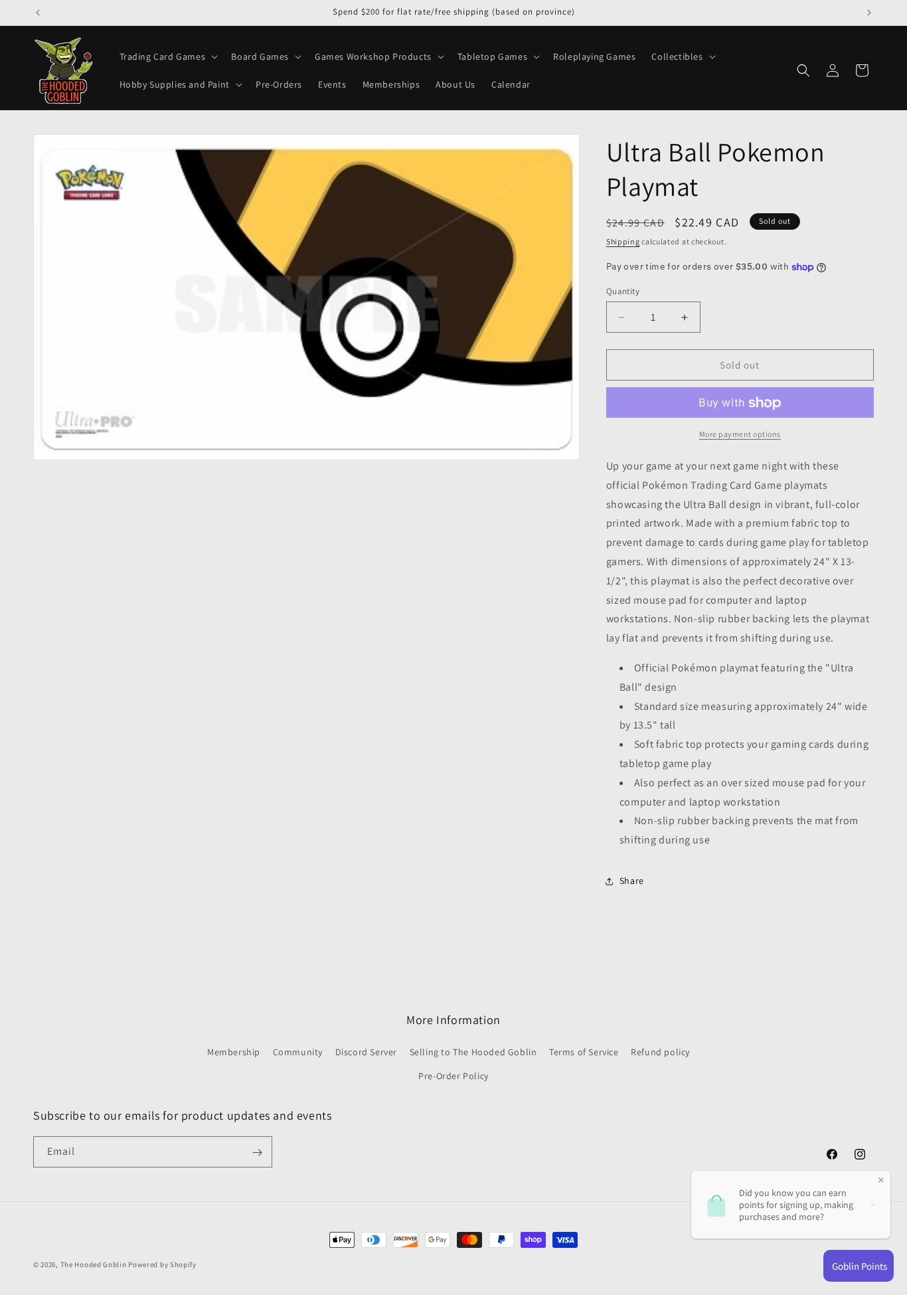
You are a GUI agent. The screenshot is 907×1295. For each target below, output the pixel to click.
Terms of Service (584, 1053)
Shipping (623, 241)
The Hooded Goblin (93, 1264)
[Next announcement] (869, 12)
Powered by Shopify (162, 1264)
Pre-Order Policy (453, 1076)
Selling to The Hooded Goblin (473, 1053)
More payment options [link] (740, 435)
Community (298, 1053)
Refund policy (660, 1053)
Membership (233, 1053)
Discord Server (366, 1053)
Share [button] (631, 881)
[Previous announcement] (37, 12)
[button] (168, 56)
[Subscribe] (257, 1152)
